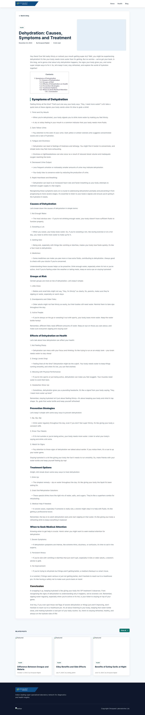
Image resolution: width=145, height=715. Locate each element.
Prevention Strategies (49, 86)
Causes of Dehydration (49, 80)
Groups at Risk (46, 82)
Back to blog (25, 16)
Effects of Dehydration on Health (53, 84)
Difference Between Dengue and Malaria (33, 668)
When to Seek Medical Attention (53, 90)
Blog (126, 4)
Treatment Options (48, 88)
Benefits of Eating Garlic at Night (110, 667)
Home (112, 4)
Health (119, 4)
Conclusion (51, 91)
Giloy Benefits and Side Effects (71, 667)
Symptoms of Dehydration (45, 78)
